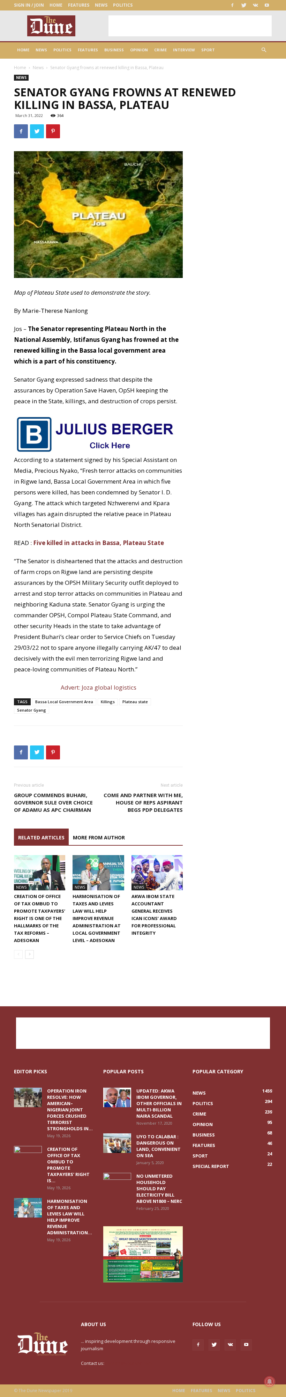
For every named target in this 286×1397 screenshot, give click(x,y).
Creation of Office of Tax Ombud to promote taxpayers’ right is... (68, 1165)
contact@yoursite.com (128, 1363)
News (101, 5)
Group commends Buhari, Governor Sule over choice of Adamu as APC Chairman (53, 802)
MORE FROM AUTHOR (99, 837)
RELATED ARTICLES (41, 837)
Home (56, 5)
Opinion (139, 49)
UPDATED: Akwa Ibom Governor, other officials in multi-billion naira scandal (159, 1103)
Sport (208, 49)
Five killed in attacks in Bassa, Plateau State (98, 543)
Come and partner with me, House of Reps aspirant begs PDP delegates (143, 802)
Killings (108, 701)
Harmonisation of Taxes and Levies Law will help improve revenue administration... (69, 1217)
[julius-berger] (98, 434)
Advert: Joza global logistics (98, 687)
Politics (123, 5)
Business (114, 49)
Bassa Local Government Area (64, 701)
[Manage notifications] (269, 1381)
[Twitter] (244, 5)
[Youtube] (267, 5)
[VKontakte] (255, 5)
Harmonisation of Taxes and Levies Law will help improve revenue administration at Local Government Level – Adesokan (97, 918)
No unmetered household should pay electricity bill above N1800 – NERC (159, 1188)
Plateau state (135, 701)
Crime (160, 49)
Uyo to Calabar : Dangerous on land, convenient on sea (158, 1146)
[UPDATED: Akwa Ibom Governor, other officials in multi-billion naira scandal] (117, 1097)
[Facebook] (232, 5)
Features (78, 5)
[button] (263, 50)
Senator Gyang (31, 710)
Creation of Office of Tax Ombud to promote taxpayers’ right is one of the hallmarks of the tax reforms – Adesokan (39, 918)
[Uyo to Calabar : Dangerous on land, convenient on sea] (117, 1143)
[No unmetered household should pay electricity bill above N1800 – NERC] (117, 1182)
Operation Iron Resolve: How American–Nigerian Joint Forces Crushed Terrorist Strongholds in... (70, 1110)
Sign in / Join (29, 5)
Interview (184, 49)
